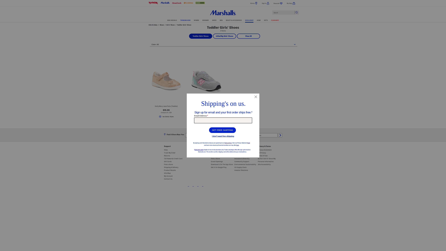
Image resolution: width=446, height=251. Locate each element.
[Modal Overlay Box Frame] (223, 125)
